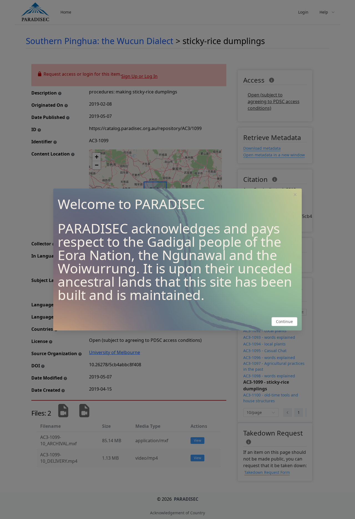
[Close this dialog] (295, 195)
